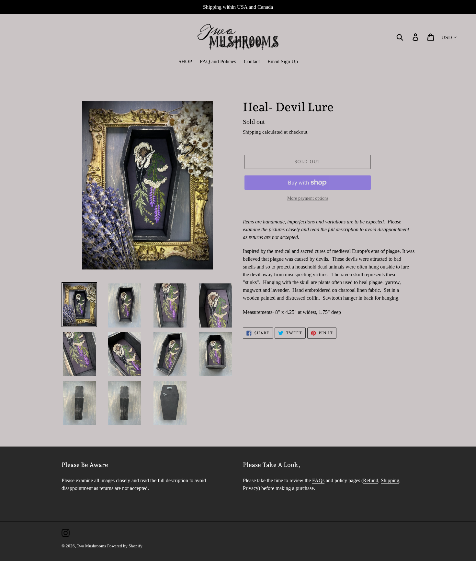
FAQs (318, 480)
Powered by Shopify (124, 545)
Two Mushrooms (91, 545)
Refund (370, 480)
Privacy (250, 488)
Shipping (252, 132)
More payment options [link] (307, 198)
